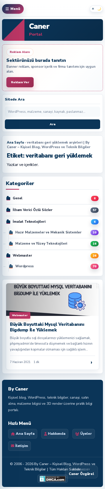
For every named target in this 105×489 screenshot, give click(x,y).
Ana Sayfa (15, 142)
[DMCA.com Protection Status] (52, 479)
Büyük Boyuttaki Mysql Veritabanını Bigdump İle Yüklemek (47, 327)
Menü (15, 9)
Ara (53, 124)
